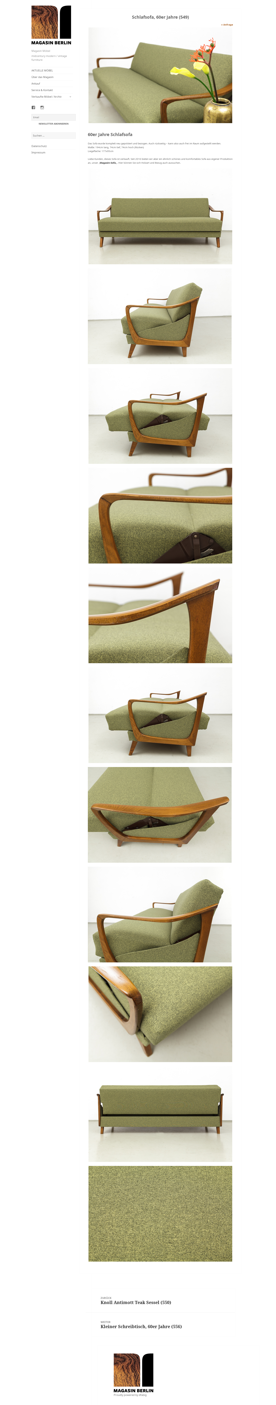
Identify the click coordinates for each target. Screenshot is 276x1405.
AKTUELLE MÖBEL (42, 70)
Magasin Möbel (40, 51)
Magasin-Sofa (108, 162)
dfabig (143, 1395)
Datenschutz (39, 146)
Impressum (38, 152)
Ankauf (35, 83)
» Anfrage (227, 24)
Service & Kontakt (42, 90)
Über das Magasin (42, 77)
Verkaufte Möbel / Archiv (46, 96)
